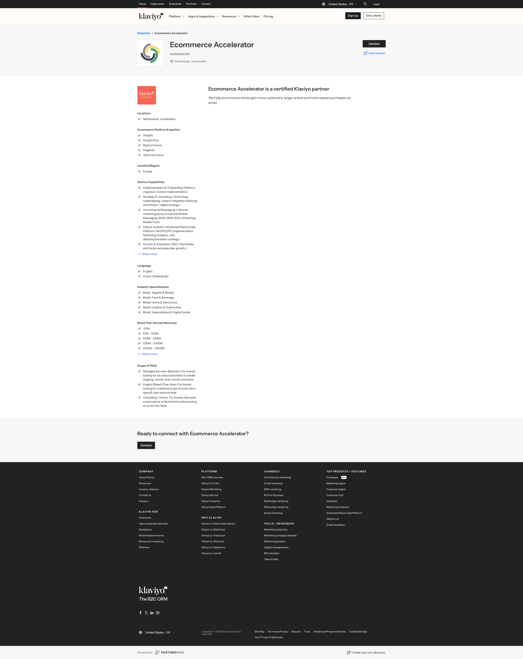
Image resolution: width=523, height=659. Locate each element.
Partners (191, 4)
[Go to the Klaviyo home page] (151, 16)
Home (142, 4)
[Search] (365, 4)
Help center (157, 4)
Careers (206, 4)
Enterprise (175, 4)
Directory (143, 33)
